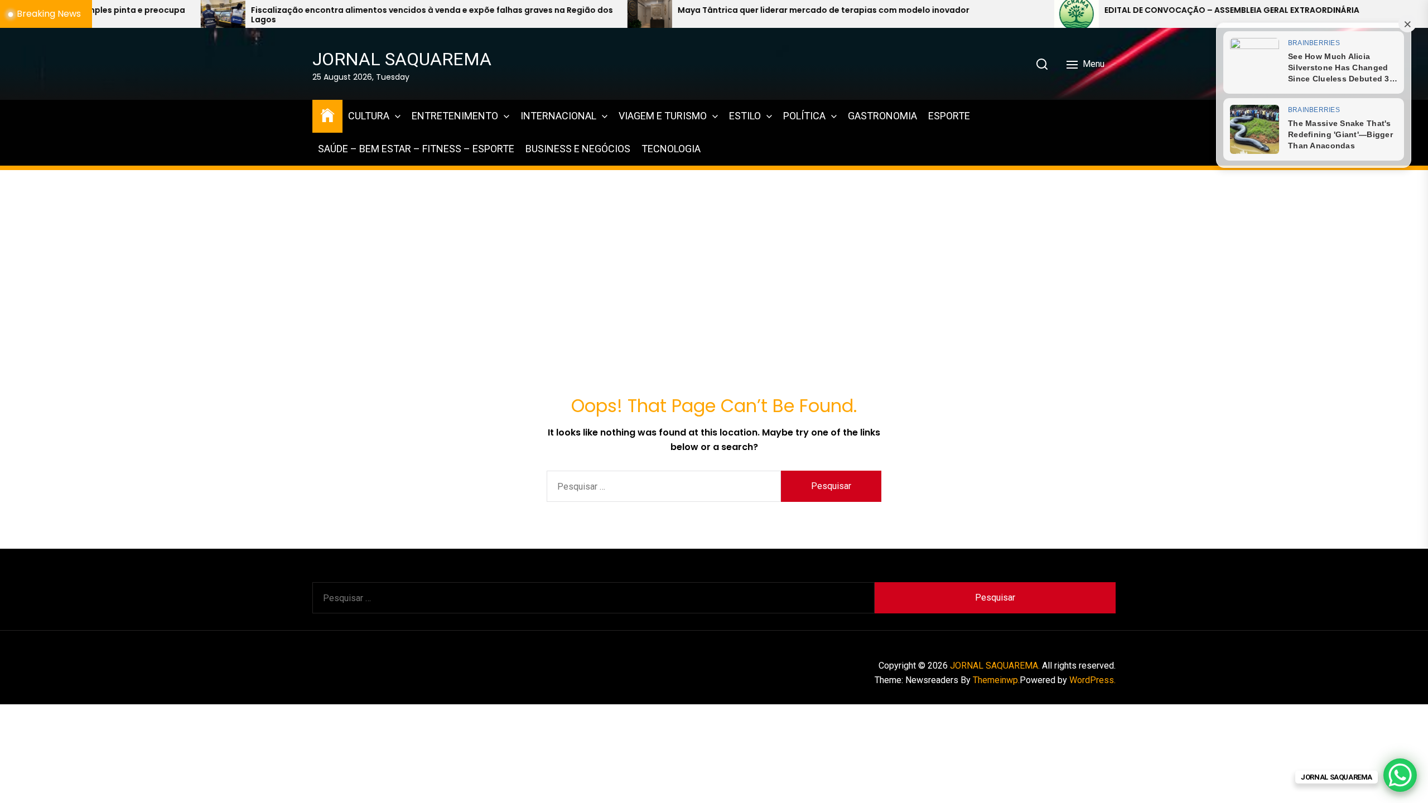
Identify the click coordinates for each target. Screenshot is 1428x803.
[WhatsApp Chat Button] (1400, 775)
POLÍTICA (804, 116)
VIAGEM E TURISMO (663, 116)
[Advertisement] (714, 249)
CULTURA (368, 116)
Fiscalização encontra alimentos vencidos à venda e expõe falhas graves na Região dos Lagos (315, 15)
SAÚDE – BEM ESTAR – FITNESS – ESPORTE (416, 148)
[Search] (1042, 64)
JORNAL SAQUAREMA (401, 59)
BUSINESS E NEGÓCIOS (577, 148)
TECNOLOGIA (671, 148)
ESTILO (745, 116)
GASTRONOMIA (882, 116)
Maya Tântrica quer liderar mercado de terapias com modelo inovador (706, 10)
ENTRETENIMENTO (455, 116)
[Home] (327, 114)
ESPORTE (949, 116)
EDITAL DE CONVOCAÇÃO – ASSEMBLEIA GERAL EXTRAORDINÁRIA (1114, 10)
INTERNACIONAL (558, 116)
